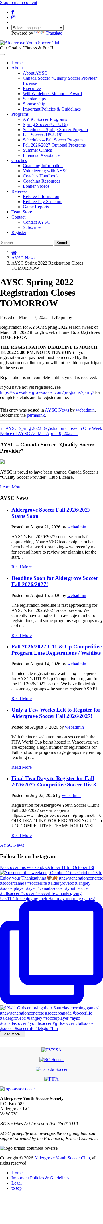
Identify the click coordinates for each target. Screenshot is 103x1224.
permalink (36, 415)
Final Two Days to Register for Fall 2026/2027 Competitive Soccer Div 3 (53, 781)
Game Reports (36, 206)
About (17, 67)
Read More (21, 566)
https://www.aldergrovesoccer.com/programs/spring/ (47, 392)
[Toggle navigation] (2, 54)
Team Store (21, 211)
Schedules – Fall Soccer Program (53, 139)
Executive (32, 88)
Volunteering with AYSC (45, 170)
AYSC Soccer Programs (45, 119)
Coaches (19, 160)
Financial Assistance (41, 155)
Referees (19, 191)
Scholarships (34, 98)
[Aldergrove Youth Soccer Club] (30, 42)
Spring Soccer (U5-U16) (45, 124)
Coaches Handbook (41, 175)
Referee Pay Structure (42, 201)
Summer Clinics (37, 150)
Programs (20, 114)
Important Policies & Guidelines (52, 109)
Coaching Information (43, 165)
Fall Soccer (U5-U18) (42, 134)
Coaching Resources (41, 181)
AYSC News (23, 257)
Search (62, 243)
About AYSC (35, 73)
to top (16, 1188)
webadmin (85, 410)
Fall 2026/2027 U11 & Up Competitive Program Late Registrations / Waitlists (56, 650)
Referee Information (41, 196)
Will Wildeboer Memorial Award (52, 93)
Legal (16, 1183)
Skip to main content (18, 2)
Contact (18, 217)
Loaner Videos (36, 186)
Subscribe (32, 227)
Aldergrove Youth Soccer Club (62, 1157)
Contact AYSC (36, 222)
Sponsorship (34, 103)
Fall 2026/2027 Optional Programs (54, 145)
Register (18, 232)
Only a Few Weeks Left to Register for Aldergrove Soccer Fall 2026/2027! (55, 713)
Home (17, 62)
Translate (54, 33)
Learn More (10, 486)
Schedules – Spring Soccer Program (55, 129)
